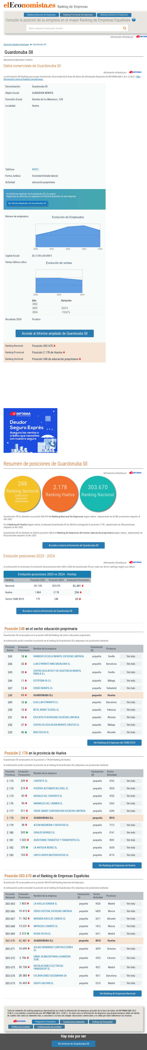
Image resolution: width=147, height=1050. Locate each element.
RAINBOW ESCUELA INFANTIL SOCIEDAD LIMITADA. (58, 656)
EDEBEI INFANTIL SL (43, 688)
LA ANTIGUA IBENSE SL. (46, 847)
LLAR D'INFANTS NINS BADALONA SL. (52, 663)
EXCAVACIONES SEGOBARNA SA (50, 975)
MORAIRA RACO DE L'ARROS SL (50, 918)
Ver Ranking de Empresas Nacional (117, 993)
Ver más (131, 656)
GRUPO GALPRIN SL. (44, 983)
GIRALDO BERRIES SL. (44, 832)
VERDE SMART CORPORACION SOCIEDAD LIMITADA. (60, 810)
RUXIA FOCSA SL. (42, 933)
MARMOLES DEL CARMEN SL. (48, 803)
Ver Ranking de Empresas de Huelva (117, 865)
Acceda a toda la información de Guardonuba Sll (73, 545)
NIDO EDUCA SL (41, 732)
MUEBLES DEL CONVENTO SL (48, 795)
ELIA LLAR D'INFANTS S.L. (46, 702)
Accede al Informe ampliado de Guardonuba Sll (54, 333)
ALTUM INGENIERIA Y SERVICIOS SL (51, 825)
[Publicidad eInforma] (30, 452)
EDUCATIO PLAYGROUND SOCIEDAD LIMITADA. (56, 717)
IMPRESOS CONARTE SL (46, 926)
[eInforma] (19, 1019)
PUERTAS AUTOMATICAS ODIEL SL (51, 788)
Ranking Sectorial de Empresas (114, 15)
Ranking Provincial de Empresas (78, 14)
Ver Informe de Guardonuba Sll (73, 1043)
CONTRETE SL (41, 780)
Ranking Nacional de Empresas (41, 14)
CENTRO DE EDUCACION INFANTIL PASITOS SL (56, 724)
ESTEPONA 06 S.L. (42, 680)
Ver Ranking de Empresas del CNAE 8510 (114, 742)
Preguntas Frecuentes (45, 1021)
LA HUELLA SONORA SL (45, 903)
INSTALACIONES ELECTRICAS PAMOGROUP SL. (48, 967)
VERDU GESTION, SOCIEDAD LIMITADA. (53, 911)
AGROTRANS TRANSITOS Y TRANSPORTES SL (57, 840)
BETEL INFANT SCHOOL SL (46, 709)
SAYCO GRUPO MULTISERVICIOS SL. (51, 855)
